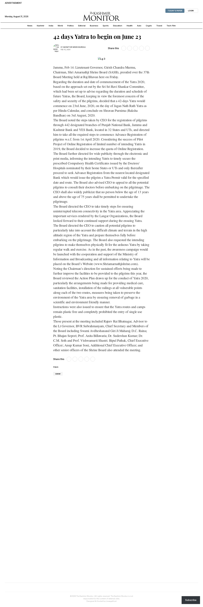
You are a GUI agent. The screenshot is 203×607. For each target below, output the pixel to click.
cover (58, 374)
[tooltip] (123, 48)
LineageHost (111, 601)
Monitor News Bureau (74, 47)
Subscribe (190, 600)
